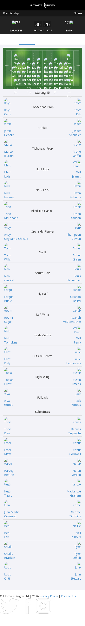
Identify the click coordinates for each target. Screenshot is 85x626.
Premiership (11, 13)
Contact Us (68, 596)
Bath (69, 30)
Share (78, 13)
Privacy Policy (49, 596)
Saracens (16, 30)
